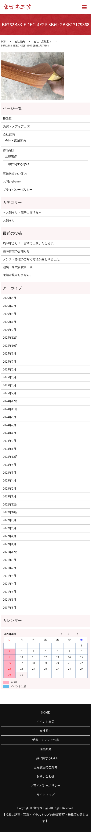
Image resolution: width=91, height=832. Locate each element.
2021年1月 (9, 599)
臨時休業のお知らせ (16, 251)
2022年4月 (9, 536)
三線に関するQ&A (17, 164)
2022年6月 (9, 528)
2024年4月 (9, 433)
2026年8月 (9, 298)
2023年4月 (9, 480)
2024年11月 (10, 409)
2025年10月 (10, 345)
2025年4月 (9, 385)
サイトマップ (45, 794)
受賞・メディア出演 (16, 126)
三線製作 (11, 156)
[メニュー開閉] (84, 7)
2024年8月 (9, 417)
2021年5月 (9, 575)
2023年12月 (10, 456)
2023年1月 (9, 496)
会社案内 (20, 41)
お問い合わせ (12, 181)
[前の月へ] (57, 634)
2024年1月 (9, 448)
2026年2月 (9, 329)
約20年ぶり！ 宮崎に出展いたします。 (29, 243)
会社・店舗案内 (42, 41)
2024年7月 (9, 425)
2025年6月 (9, 369)
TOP (3, 41)
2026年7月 (9, 306)
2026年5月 (9, 313)
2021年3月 (9, 591)
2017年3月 (9, 607)
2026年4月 (9, 322)
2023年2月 (9, 488)
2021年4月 (9, 583)
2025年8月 (9, 353)
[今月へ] (69, 634)
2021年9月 (9, 560)
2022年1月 (9, 544)
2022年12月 (10, 504)
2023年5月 (9, 472)
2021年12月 (10, 552)
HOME (7, 118)
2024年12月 (10, 401)
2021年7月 (9, 568)
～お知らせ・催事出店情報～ (22, 212)
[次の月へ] (82, 634)
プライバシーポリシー (18, 189)
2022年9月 (9, 520)
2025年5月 (9, 377)
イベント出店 (45, 721)
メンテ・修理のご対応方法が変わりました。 (32, 259)
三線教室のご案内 (15, 173)
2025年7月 (9, 361)
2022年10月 (10, 512)
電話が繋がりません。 (18, 275)
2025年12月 (10, 337)
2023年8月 (9, 464)
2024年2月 (9, 440)
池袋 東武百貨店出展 (18, 267)
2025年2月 (9, 393)
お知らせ (9, 220)
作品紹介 (9, 150)
